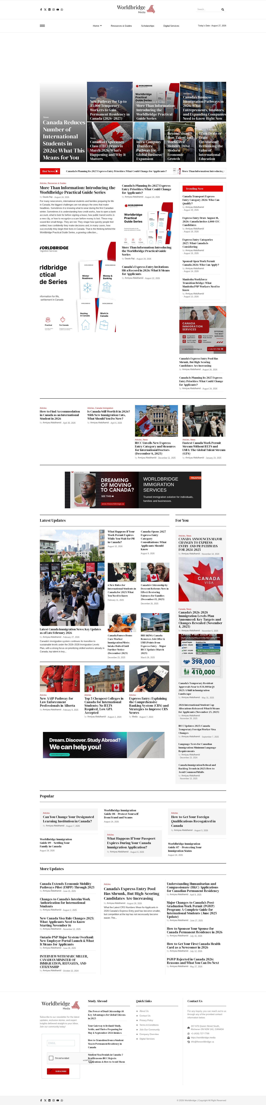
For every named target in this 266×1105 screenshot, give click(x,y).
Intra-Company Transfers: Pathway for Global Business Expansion (148, 150)
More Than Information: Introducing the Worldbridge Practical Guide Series (155, 112)
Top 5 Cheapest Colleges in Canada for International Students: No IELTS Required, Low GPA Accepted (104, 705)
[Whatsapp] (62, 9)
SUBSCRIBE (60, 1071)
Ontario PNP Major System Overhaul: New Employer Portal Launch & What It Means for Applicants (67, 940)
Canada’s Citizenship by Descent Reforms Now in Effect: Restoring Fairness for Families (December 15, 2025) (155, 592)
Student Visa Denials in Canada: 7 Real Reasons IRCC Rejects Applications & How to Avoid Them (106, 1058)
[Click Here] (42, 25)
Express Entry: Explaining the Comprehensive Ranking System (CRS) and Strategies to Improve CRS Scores (149, 705)
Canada (182, 609)
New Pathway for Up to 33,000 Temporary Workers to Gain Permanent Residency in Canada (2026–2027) (110, 110)
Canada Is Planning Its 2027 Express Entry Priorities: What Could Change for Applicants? (93, 171)
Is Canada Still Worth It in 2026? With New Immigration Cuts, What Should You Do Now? (108, 415)
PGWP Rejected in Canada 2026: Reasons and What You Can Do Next (193, 961)
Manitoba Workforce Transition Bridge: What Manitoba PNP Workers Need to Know (201, 285)
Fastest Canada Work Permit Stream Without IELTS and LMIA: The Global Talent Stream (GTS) (204, 448)
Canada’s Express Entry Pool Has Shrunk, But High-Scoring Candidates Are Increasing (198, 362)
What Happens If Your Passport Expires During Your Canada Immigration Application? (131, 842)
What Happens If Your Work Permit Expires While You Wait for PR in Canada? (121, 537)
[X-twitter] (45, 9)
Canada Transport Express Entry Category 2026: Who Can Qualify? (201, 200)
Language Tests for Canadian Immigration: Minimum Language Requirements (197, 747)
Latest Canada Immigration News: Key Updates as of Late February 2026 (70, 631)
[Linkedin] (49, 9)
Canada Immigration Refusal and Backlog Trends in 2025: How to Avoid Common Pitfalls (197, 768)
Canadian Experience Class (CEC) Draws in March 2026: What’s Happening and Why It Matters (108, 150)
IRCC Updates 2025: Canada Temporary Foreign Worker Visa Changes (197, 729)
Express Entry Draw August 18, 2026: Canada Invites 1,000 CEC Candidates (201, 221)
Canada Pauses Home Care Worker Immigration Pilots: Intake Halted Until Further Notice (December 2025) (120, 644)
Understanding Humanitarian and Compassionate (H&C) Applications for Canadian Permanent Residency (194, 887)
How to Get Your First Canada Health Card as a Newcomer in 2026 (193, 945)
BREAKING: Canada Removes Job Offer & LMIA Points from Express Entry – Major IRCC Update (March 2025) (153, 644)
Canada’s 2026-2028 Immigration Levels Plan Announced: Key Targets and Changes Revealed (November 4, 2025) (200, 619)
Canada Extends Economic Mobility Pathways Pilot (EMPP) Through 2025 (68, 885)
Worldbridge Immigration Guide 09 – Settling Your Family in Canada (56, 842)
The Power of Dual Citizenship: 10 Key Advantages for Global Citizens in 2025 (107, 1015)
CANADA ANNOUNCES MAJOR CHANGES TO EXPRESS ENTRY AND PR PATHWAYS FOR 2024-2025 (200, 544)
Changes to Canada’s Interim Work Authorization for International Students (65, 902)
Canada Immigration (104, 408)
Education (212, 129)
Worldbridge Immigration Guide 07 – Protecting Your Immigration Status (185, 847)
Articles (140, 102)
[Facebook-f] (41, 9)
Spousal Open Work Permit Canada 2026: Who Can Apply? (201, 263)
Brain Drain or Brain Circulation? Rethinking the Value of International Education (211, 146)
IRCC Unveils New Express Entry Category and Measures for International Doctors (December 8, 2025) (155, 448)
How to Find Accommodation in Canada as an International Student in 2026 (60, 415)
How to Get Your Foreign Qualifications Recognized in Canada (193, 821)
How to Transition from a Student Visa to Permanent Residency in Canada (105, 1044)
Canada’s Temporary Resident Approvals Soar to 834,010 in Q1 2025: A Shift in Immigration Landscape (196, 688)
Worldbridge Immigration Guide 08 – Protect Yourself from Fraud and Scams (121, 813)
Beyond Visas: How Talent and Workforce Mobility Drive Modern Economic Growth (180, 146)
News (46, 117)
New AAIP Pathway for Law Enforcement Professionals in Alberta (57, 702)
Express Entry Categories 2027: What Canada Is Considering (198, 243)
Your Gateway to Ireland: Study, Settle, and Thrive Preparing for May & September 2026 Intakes (105, 1029)
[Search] (222, 9)
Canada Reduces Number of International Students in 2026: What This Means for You (64, 140)
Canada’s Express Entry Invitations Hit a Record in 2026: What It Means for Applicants (146, 270)
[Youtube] (57, 9)
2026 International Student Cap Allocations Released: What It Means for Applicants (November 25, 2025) (199, 708)
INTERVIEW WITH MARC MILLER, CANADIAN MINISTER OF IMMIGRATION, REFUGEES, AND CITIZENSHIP (64, 962)
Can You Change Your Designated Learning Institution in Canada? (68, 819)
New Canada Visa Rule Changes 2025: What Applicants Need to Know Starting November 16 (67, 921)
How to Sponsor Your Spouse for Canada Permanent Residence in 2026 (194, 930)
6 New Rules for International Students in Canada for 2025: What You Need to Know (122, 590)
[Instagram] (53, 9)
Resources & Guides (155, 102)
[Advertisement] (133, 55)
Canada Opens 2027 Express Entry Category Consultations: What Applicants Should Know (153, 540)
